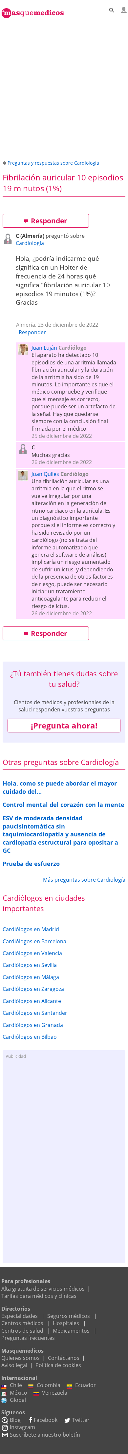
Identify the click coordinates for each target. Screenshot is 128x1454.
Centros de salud (22, 1330)
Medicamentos (71, 1330)
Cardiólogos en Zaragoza (33, 989)
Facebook (45, 1419)
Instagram (22, 1427)
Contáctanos (63, 1358)
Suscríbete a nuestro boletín (45, 1434)
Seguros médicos (68, 1316)
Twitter (81, 1419)
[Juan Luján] (25, 352)
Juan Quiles (45, 474)
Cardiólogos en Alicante (32, 1001)
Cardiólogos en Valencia (32, 953)
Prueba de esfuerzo (31, 864)
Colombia (48, 1385)
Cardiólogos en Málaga (31, 977)
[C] (9, 242)
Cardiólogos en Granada (33, 1025)
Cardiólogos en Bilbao (30, 1036)
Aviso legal (14, 1365)
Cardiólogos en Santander (35, 1012)
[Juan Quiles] (25, 478)
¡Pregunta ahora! (64, 725)
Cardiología (30, 243)
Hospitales (66, 1323)
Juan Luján (44, 347)
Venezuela (54, 1392)
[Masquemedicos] (32, 9)
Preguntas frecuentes (28, 1337)
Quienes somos (20, 1358)
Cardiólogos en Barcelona (34, 941)
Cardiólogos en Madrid (31, 929)
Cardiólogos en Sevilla (30, 965)
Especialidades (19, 1316)
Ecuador (85, 1385)
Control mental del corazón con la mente (63, 805)
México (18, 1392)
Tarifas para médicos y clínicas (38, 1296)
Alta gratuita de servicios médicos (43, 1288)
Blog (15, 1419)
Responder (49, 220)
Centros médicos (22, 1323)
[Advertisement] (64, 85)
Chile (16, 1385)
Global (18, 1399)
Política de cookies (58, 1365)
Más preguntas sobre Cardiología (84, 879)
